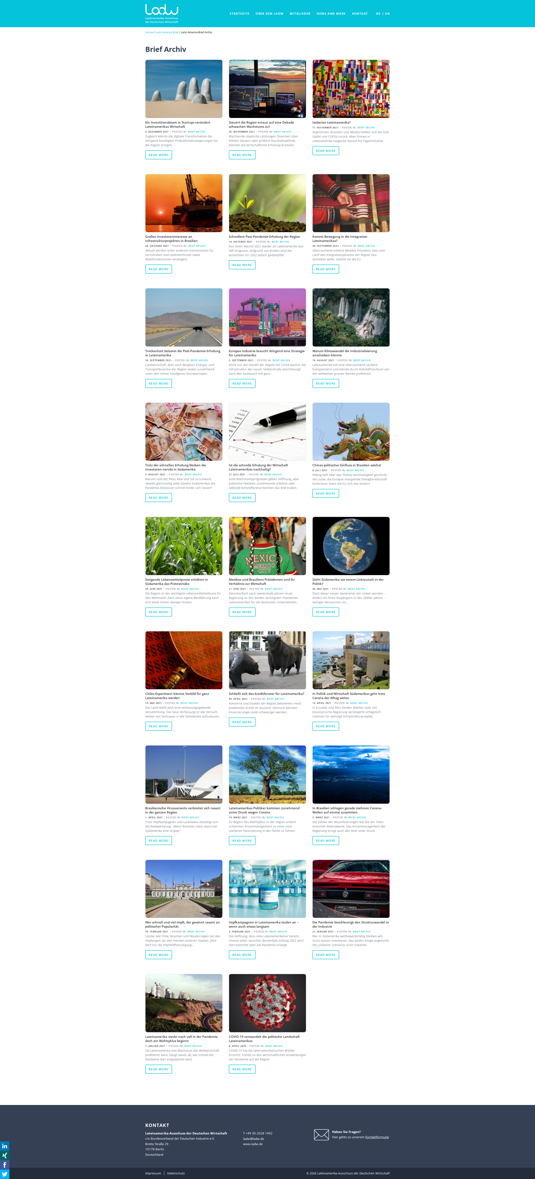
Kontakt (360, 13)
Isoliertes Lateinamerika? (331, 122)
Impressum (153, 1173)
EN (387, 13)
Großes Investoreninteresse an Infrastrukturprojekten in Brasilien (171, 238)
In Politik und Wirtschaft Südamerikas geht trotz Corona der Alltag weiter (348, 696)
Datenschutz (176, 1173)
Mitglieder (300, 13)
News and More (331, 13)
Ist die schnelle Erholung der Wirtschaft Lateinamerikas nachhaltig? (258, 467)
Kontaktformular (377, 1137)
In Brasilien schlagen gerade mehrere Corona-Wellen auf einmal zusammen (347, 810)
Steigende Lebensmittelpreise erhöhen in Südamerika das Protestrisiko (176, 581)
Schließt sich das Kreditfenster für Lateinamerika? (266, 694)
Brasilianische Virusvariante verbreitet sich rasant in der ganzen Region (182, 810)
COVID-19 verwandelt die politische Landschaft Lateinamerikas (264, 1039)
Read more (158, 155)
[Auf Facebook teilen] (4, 1165)
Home (149, 32)
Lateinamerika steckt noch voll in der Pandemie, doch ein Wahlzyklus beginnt (181, 1039)
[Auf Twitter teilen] (4, 1174)
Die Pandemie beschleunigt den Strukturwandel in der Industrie (350, 924)
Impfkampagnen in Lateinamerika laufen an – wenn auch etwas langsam (264, 924)
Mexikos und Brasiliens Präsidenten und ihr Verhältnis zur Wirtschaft (262, 581)
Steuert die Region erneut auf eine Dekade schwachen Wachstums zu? (261, 124)
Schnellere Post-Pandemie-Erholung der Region (264, 236)
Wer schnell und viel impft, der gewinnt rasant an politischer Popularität (182, 924)
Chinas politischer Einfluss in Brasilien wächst (346, 465)
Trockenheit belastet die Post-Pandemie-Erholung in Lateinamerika (182, 353)
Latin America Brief (166, 32)
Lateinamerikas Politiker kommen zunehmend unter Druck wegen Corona (264, 810)
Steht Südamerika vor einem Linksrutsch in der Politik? (348, 581)
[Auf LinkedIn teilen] (4, 1146)
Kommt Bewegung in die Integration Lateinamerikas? (339, 238)
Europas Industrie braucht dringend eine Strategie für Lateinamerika (267, 353)
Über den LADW (270, 13)
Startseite (239, 13)
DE (378, 13)
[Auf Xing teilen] (4, 1155)
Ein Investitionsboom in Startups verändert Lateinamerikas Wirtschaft (177, 124)
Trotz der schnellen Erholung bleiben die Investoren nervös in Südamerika (175, 467)
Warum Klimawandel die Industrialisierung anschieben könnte (344, 353)
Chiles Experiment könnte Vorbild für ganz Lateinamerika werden (177, 696)
